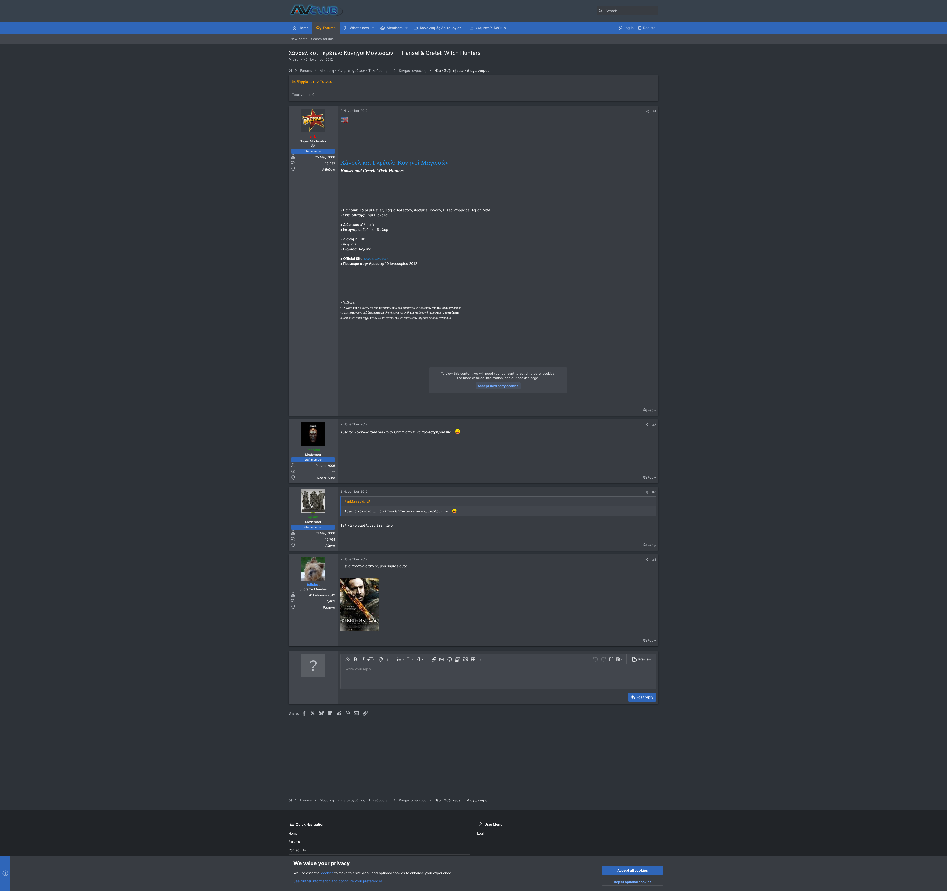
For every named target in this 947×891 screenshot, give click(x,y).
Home (293, 833)
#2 (654, 425)
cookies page (528, 378)
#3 (654, 492)
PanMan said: (355, 501)
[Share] (647, 111)
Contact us (297, 850)
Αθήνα (330, 545)
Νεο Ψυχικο (326, 478)
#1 (654, 111)
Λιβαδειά (328, 169)
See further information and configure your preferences (337, 881)
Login (481, 833)
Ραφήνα (329, 607)
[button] (373, 28)
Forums (294, 842)
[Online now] (313, 512)
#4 (654, 560)
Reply (651, 410)
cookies (327, 873)
